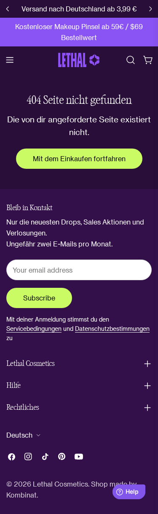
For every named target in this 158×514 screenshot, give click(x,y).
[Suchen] (130, 59)
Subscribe (39, 298)
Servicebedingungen (34, 328)
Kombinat (21, 495)
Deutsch (19, 435)
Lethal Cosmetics (60, 484)
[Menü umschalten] (9, 59)
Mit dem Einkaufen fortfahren (79, 158)
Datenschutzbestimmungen (112, 328)
